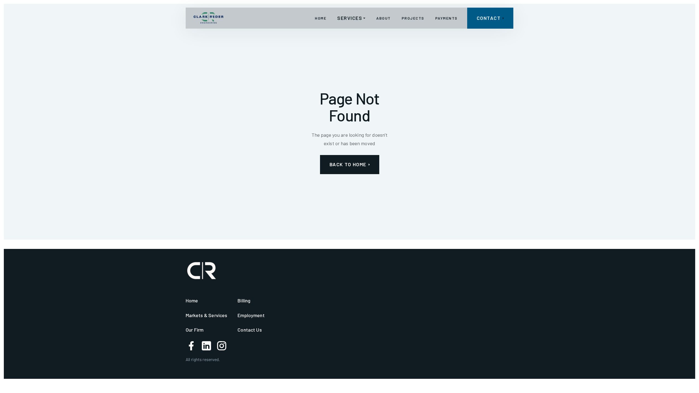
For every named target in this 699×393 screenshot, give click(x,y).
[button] (351, 18)
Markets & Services (206, 315)
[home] (208, 18)
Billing (244, 300)
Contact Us (250, 330)
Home (320, 18)
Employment (251, 315)
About (383, 18)
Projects (413, 18)
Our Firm (194, 330)
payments (446, 18)
